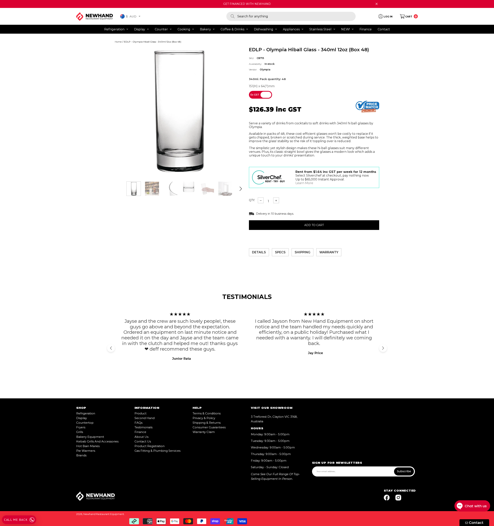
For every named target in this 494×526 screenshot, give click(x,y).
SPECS (280, 252)
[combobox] (296, 16)
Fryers (80, 427)
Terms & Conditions (207, 413)
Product (140, 413)
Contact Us (142, 441)
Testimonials (143, 427)
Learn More (304, 183)
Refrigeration (85, 413)
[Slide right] (240, 188)
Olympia (265, 69)
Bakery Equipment (90, 437)
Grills (79, 432)
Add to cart (314, 225)
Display (81, 418)
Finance (140, 432)
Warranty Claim (204, 432)
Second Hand (144, 418)
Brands (81, 455)
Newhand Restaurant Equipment (103, 514)
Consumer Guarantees (209, 427)
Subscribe (404, 471)
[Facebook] (386, 497)
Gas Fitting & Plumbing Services (157, 451)
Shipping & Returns (207, 422)
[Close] (376, 4)
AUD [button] (131, 16)
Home (118, 41)
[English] (122, 16)
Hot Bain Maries (88, 446)
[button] (139, 16)
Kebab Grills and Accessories (97, 441)
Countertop (85, 422)
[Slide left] (111, 348)
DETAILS (259, 252)
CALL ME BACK (16, 520)
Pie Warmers (85, 451)
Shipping (302, 252)
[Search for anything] (291, 16)
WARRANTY (328, 252)
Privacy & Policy (204, 418)
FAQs (138, 422)
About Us (141, 437)
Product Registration (149, 446)
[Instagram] (398, 497)
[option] (179, 111)
